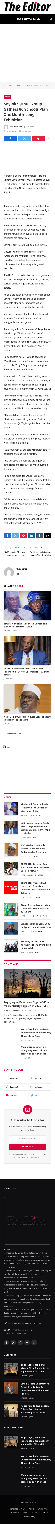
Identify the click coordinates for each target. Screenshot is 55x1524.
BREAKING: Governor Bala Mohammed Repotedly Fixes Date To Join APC (36, 867)
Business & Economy (19, 1512)
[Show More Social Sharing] (48, 138)
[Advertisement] (27, 53)
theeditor (17, 127)
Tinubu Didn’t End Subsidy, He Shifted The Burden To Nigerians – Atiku (25, 625)
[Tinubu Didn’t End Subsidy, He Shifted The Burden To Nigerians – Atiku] (27, 605)
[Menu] (5, 19)
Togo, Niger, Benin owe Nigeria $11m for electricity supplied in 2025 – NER (26, 1004)
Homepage (13, 1509)
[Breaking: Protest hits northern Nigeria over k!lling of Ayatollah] (11, 946)
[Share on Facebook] (10, 138)
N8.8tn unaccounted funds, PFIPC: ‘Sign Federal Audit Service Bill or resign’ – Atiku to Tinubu (26, 671)
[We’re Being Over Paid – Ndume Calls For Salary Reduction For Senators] (27, 698)
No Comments (11, 131)
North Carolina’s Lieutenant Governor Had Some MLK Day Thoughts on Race (36, 1033)
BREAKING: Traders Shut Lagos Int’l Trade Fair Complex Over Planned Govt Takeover (35, 888)
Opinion (34, 1512)
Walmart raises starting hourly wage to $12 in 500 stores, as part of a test (34, 1050)
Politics (31, 1509)
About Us (44, 1512)
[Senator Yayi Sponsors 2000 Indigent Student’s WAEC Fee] (11, 928)
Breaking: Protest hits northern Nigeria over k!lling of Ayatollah (36, 945)
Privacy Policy (26, 1157)
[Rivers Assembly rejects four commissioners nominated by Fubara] (11, 909)
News (7, 96)
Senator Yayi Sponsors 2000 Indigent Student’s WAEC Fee (36, 925)
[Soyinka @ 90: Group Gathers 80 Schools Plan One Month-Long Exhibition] (27, 157)
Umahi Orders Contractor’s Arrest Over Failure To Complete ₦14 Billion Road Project (35, 1388)
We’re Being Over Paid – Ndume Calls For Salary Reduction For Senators (27, 718)
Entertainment (43, 1509)
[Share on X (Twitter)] (24, 138)
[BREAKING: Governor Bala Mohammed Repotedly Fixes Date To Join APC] (11, 868)
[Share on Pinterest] (38, 138)
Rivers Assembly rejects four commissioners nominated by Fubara (36, 908)
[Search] (50, 19)
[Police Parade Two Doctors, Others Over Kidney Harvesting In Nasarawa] (11, 1410)
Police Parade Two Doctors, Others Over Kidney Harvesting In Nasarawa (35, 1409)
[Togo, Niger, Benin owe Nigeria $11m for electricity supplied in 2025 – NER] (27, 983)
